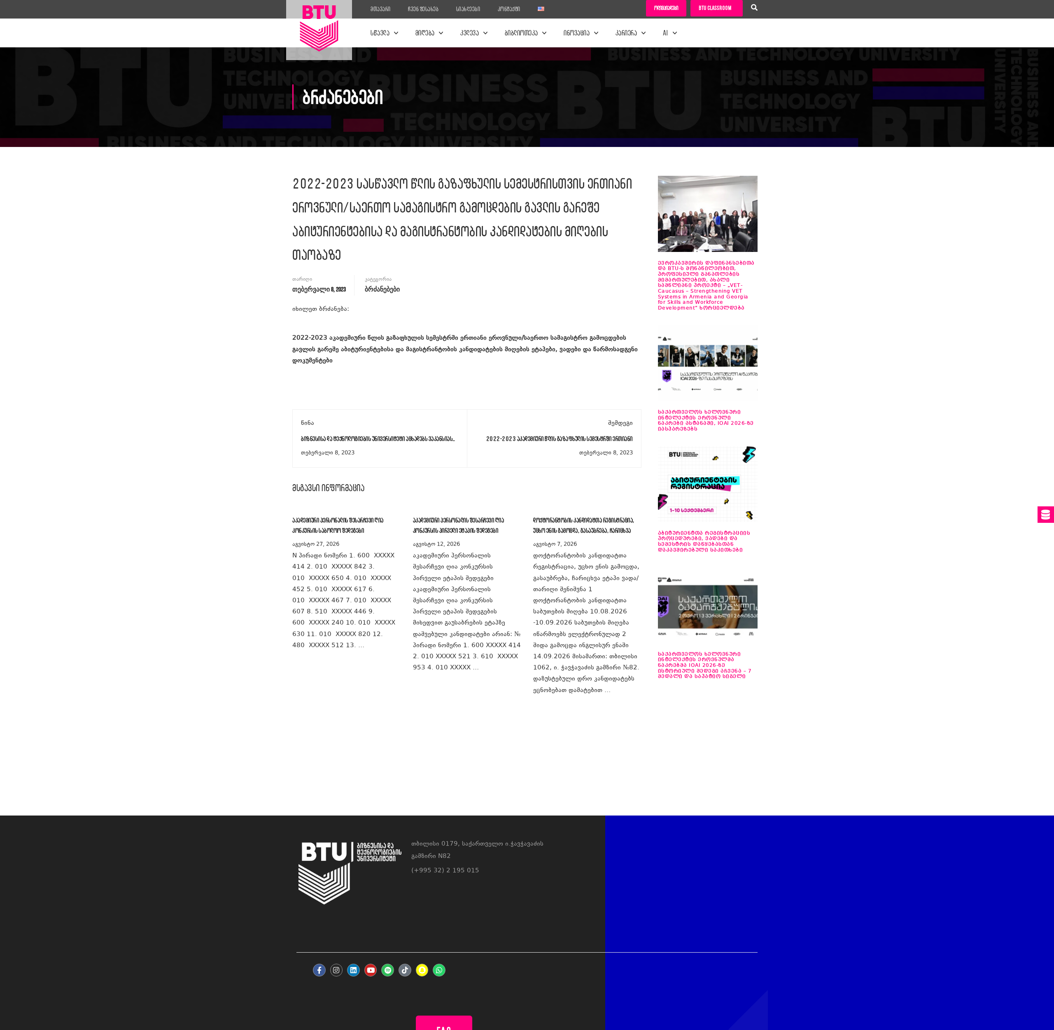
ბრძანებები (382, 290)
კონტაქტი (509, 9)
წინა (307, 423)
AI (666, 33)
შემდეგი (620, 423)
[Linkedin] (353, 970)
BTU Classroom (715, 8)
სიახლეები (468, 9)
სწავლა (380, 33)
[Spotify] (387, 970)
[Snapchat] (422, 970)
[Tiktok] (405, 970)
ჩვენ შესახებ (423, 9)
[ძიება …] (754, 8)
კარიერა (626, 33)
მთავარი (381, 9)
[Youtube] (370, 970)
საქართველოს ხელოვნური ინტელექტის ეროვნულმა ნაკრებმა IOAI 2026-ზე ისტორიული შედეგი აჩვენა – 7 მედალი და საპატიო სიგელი (705, 666)
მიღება (425, 33)
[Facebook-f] (319, 970)
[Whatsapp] (439, 970)
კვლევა (469, 33)
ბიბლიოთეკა (521, 33)
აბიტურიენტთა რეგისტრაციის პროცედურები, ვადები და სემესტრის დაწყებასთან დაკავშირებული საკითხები (704, 542)
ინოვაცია (577, 33)
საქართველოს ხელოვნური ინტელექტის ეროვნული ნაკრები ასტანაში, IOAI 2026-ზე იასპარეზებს (706, 421)
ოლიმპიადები (666, 8)
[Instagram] (336, 970)
